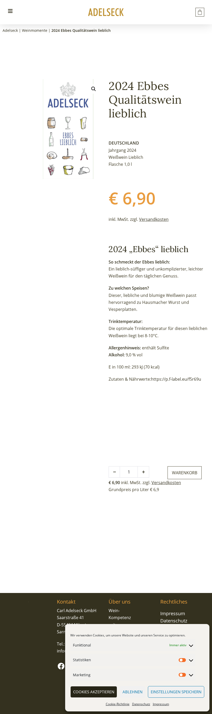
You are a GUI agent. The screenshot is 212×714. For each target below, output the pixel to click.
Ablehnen (132, 691)
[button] (93, 89)
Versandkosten (154, 219)
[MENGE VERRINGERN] (114, 472)
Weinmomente (34, 30)
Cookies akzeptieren (93, 691)
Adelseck (10, 30)
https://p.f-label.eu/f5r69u (176, 379)
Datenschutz (141, 704)
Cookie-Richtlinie (118, 704)
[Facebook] (61, 666)
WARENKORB (184, 473)
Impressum (161, 704)
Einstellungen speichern (176, 691)
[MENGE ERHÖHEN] (143, 472)
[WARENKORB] (199, 12)
